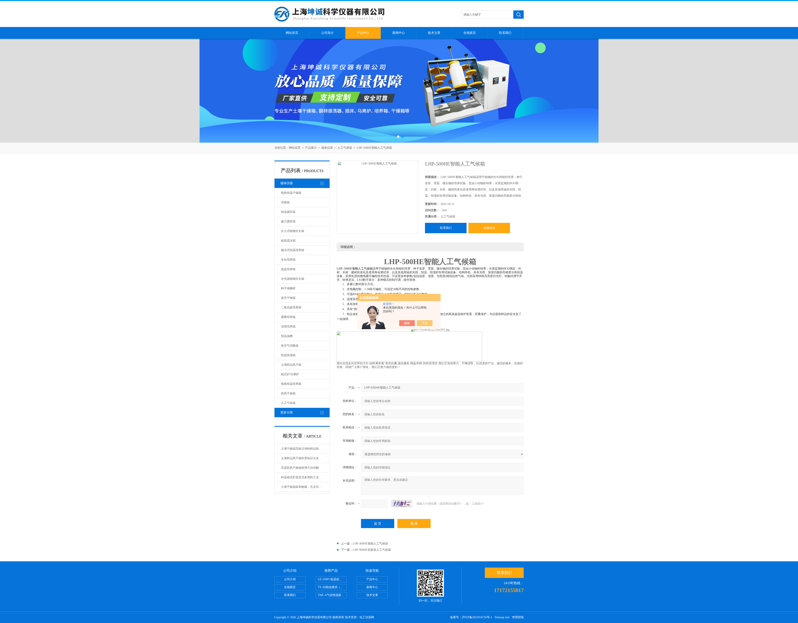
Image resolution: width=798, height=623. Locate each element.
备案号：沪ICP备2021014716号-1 (471, 617)
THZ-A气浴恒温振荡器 (332, 595)
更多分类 (286, 412)
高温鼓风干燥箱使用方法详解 (300, 467)
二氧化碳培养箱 (291, 307)
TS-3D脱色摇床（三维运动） (332, 587)
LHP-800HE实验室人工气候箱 (372, 549)
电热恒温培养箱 (291, 383)
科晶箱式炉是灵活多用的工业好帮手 (304, 477)
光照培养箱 (288, 326)
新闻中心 (398, 32)
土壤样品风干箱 (291, 364)
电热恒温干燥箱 (291, 192)
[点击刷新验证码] (402, 503)
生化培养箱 (288, 259)
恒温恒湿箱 (288, 355)
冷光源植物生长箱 (292, 278)
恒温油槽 (287, 336)
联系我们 (505, 32)
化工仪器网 (367, 617)
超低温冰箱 (288, 240)
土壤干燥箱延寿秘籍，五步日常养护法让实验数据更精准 (305, 486)
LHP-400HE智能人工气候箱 (370, 543)
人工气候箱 (344, 147)
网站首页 (292, 32)
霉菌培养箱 (288, 317)
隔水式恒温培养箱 (292, 250)
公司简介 (327, 32)
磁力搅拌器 (288, 221)
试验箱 (285, 202)
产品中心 (363, 32)
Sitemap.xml (502, 617)
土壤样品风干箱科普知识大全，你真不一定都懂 (305, 458)
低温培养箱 (288, 269)
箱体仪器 (327, 147)
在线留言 (469, 32)
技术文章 (434, 32)
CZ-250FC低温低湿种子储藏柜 (332, 579)
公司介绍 (290, 579)
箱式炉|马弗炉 (290, 374)
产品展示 (311, 147)
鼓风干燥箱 (288, 393)
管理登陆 (518, 617)
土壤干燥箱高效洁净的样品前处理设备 (305, 448)
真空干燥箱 (288, 297)
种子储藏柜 (288, 288)
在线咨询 (489, 227)
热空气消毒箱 (289, 345)
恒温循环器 (288, 211)
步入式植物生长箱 (292, 231)
